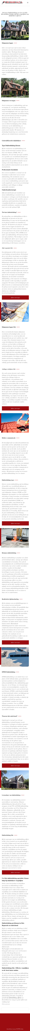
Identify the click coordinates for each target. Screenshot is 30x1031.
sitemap (14, 1029)
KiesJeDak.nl (9, 1029)
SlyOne (21, 1029)
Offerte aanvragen (15, 297)
